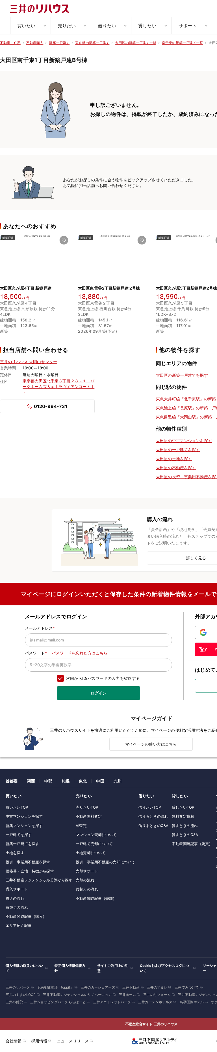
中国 (100, 780)
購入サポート (17, 889)
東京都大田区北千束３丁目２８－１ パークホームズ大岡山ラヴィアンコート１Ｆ (58, 386)
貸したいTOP (183, 807)
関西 (31, 780)
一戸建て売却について (94, 843)
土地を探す (15, 852)
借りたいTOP (149, 807)
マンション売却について (96, 834)
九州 (117, 780)
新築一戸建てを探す (22, 843)
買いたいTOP (17, 807)
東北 (83, 780)
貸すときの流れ (185, 825)
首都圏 (12, 780)
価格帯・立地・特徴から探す (30, 871)
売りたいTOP (87, 807)
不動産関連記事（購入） (26, 916)
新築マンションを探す (24, 825)
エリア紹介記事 (19, 925)
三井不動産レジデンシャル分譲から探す (39, 880)
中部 (48, 780)
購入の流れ (15, 898)
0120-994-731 (50, 406)
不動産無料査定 (89, 816)
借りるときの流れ (153, 816)
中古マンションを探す (24, 816)
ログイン (99, 693)
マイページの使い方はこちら (151, 744)
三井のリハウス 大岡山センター (28, 361)
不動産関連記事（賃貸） (192, 843)
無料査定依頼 (183, 816)
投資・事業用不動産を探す (28, 862)
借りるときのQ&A (153, 825)
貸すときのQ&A (185, 834)
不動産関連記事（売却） (96, 898)
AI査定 (81, 825)
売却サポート (87, 871)
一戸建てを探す (19, 834)
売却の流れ (85, 880)
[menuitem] (30, 25)
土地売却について (90, 852)
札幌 (66, 780)
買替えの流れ (17, 907)
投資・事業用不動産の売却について (105, 862)
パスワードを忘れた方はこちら (80, 652)
